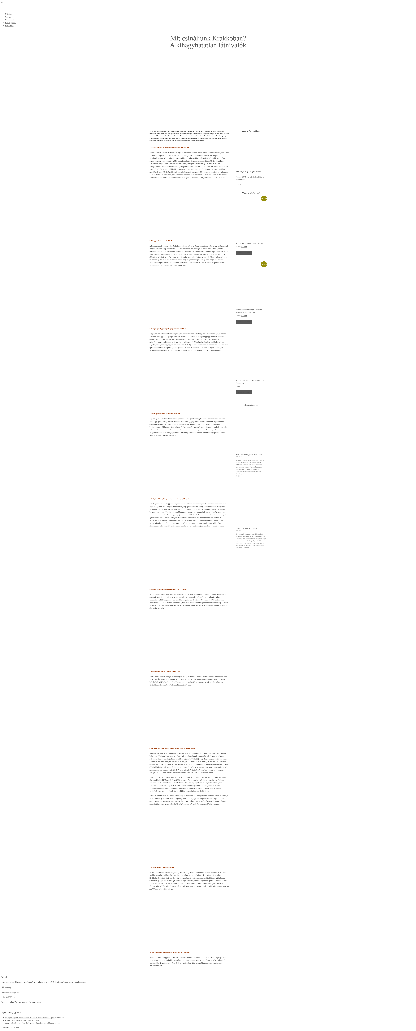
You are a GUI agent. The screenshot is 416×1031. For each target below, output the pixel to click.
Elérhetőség (9, 26)
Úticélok (8, 14)
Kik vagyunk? (10, 23)
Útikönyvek (9, 20)
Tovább (238, 476)
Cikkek (8, 17)
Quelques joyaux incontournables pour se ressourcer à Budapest (29, 1018)
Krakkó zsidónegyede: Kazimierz (249, 454)
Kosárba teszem (244, 253)
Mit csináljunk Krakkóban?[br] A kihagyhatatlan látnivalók (28, 1023)
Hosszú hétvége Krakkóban (246, 528)
